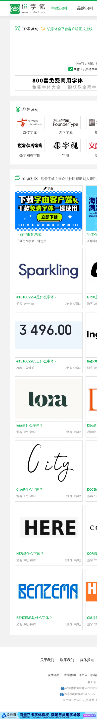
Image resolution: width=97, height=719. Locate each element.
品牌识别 (85, 8)
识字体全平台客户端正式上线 (70, 29)
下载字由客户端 (28, 234)
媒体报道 (87, 660)
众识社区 (30, 178)
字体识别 (59, 8)
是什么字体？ (36, 297)
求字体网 (70, 675)
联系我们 (67, 660)
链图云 (83, 675)
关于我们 (47, 660)
